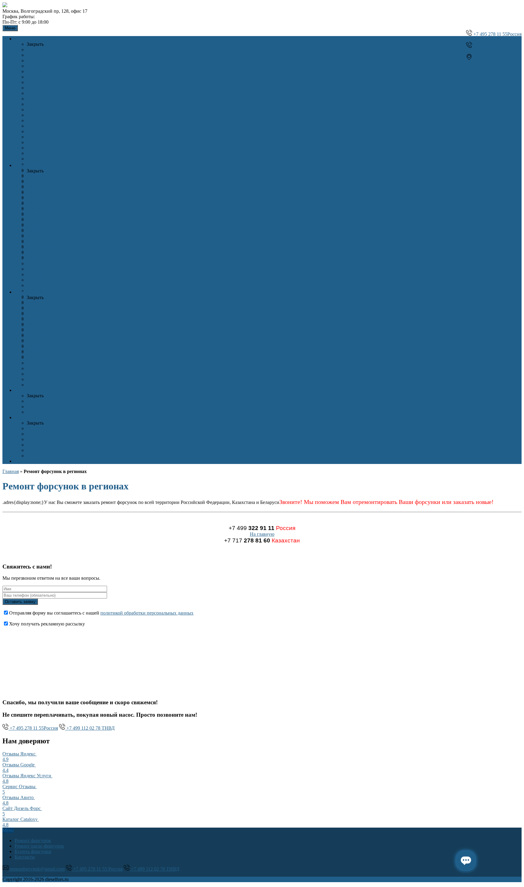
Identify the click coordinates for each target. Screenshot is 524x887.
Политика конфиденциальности (103, 879)
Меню (10, 28)
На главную (262, 534)
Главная (10, 471)
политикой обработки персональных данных (146, 612)
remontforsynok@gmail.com (36, 869)
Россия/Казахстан (490, 58)
